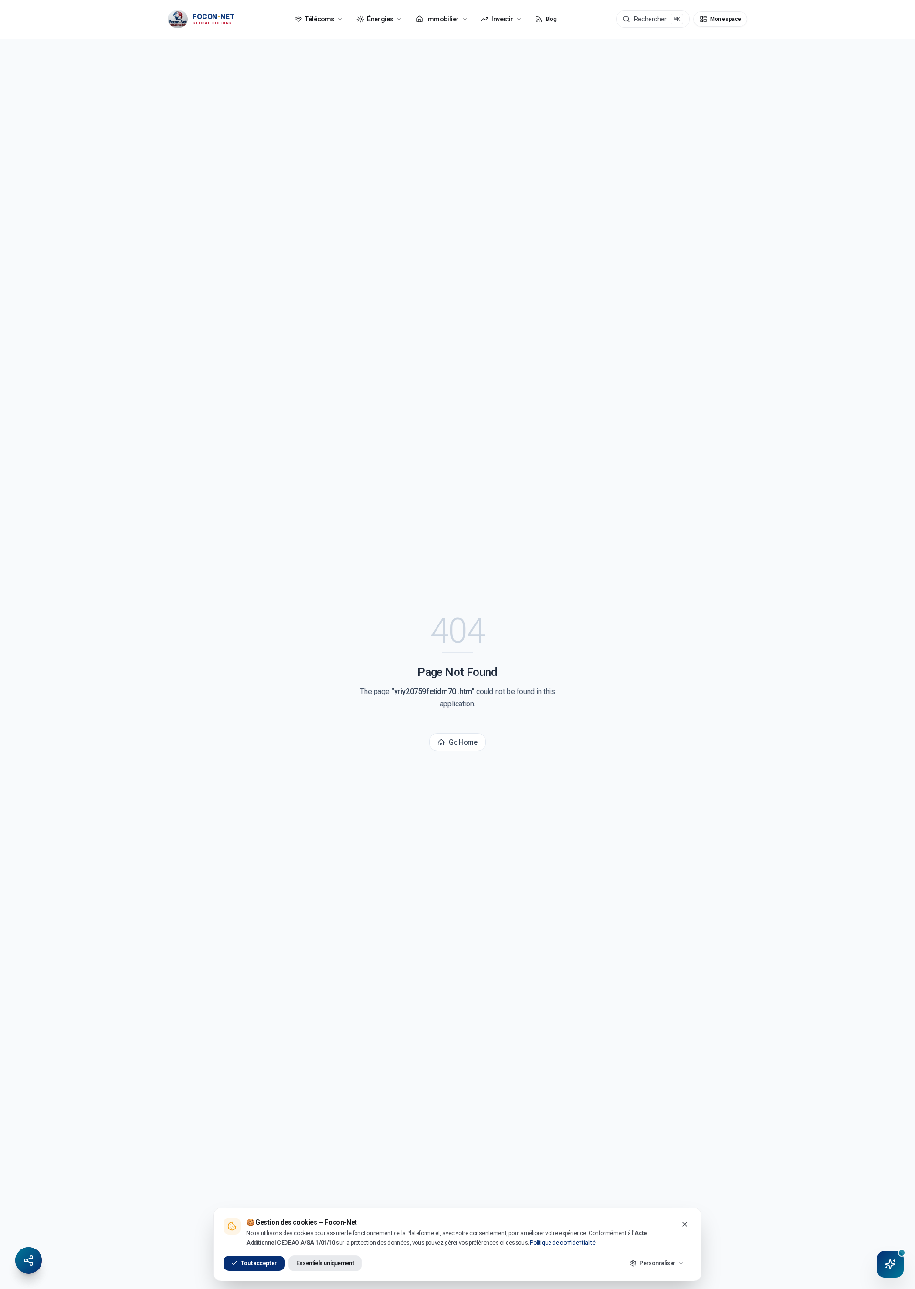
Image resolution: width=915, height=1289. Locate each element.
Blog (551, 19)
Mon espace (725, 19)
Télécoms (320, 19)
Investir (502, 19)
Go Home (463, 742)
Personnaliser (657, 1263)
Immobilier (442, 19)
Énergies (380, 19)
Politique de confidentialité (562, 1242)
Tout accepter (259, 1263)
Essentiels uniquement (325, 1263)
